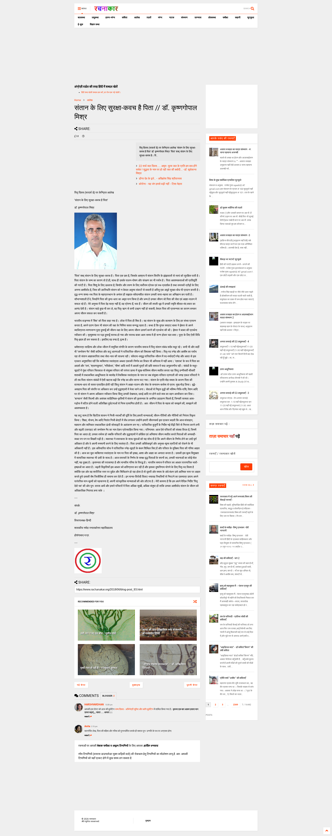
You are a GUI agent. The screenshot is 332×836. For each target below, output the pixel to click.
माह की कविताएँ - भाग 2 (229, 558)
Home (77, 100)
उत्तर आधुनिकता (226, 369)
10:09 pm (109, 705)
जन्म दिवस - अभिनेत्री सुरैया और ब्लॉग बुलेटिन (134, 709)
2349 (235, 704)
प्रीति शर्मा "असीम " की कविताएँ (233, 678)
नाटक (171, 17)
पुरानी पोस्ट (192, 685)
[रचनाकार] (106, 9)
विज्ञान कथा (94, 24)
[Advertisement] (166, 54)
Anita (87, 726)
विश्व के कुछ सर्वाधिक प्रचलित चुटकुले (225, 180)
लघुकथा (95, 17)
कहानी (237, 17)
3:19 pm (94, 726)
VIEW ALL (247, 485)
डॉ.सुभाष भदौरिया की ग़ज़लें (231, 207)
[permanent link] (83, 136)
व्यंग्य (160, 17)
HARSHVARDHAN (94, 704)
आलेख (137, 17)
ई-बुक (80, 24)
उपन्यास (198, 17)
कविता (124, 17)
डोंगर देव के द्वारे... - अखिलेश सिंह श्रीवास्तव (160, 178)
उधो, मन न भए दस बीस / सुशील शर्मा (98, 633)
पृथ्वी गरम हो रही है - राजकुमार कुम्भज (98, 667)
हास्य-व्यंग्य (110, 17)
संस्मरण (184, 17)
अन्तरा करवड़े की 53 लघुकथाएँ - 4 (234, 341)
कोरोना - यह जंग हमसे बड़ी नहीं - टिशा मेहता (160, 184)
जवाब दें (86, 717)
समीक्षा (225, 17)
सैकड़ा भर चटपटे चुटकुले (230, 259)
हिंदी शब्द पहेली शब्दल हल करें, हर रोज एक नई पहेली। (101, 92)
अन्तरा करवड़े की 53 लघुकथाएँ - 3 (234, 393)
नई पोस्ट (81, 685)
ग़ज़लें (149, 17)
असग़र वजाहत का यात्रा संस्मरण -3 (235, 235)
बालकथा (81, 17)
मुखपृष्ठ (148, 820)
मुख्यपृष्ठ (136, 685)
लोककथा (212, 17)
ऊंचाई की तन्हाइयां (227, 286)
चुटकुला (250, 17)
